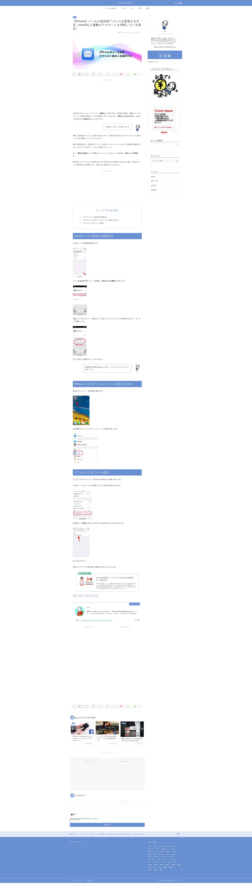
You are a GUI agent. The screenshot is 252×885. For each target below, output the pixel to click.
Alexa (151, 846)
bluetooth (174, 846)
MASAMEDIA (126, 2)
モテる (157, 862)
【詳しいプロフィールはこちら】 (165, 47)
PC (132, 8)
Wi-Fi (174, 854)
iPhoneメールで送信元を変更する (95, 217)
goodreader (166, 849)
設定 (157, 869)
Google (174, 849)
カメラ (161, 859)
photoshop (162, 854)
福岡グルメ (172, 867)
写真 (163, 864)
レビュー (164, 862)
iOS (75, 17)
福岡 (166, 867)
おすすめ (159, 856)
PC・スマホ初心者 (109, 8)
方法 (151, 867)
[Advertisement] (107, 95)
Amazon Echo (159, 846)
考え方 (151, 869)
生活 (139, 8)
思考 (180, 864)
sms (169, 854)
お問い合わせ (89, 880)
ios (158, 851)
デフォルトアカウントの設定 (93, 223)
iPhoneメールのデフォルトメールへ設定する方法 (100, 220)
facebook (152, 849)
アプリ (165, 856)
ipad (163, 851)
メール (83, 595)
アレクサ (173, 856)
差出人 (89, 595)
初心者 (168, 864)
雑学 (147, 8)
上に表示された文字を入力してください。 (85, 818)
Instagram (152, 851)
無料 (161, 867)
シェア (167, 859)
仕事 (171, 862)
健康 (151, 864)
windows (152, 856)
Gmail (158, 849)
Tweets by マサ (153, 62)
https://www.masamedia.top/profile (97, 620)
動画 (174, 864)
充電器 (156, 864)
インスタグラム (153, 859)
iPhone (76, 595)
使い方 (176, 862)
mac (151, 854)
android (167, 846)
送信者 (96, 595)
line (175, 851)
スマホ (123, 8)
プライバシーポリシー (77, 880)
